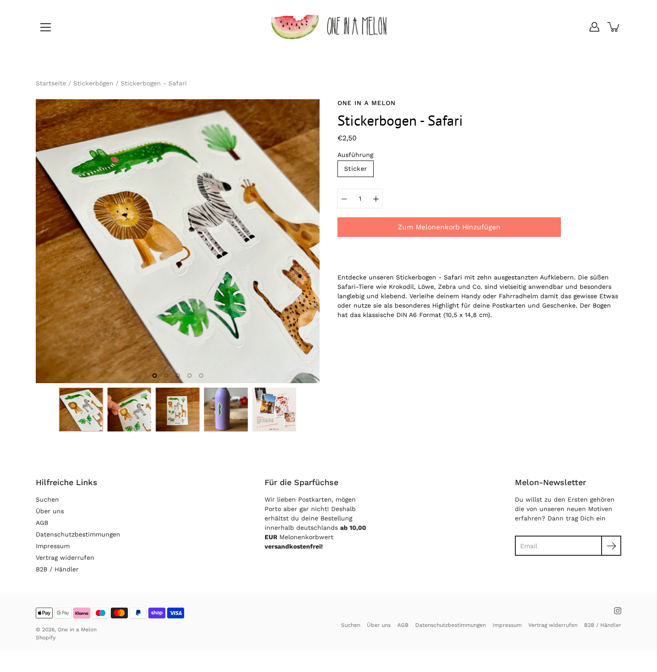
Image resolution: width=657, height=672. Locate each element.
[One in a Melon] (328, 26)
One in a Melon (77, 629)
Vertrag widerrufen (65, 557)
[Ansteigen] (376, 198)
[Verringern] (344, 198)
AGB (42, 522)
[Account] (594, 27)
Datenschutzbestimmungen (78, 534)
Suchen (47, 499)
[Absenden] (611, 546)
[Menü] (45, 27)
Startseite (51, 83)
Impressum (53, 545)
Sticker (355, 168)
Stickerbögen (93, 83)
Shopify (45, 637)
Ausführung (355, 154)
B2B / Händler (57, 569)
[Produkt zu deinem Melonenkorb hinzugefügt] (614, 27)
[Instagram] (617, 610)
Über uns (50, 511)
